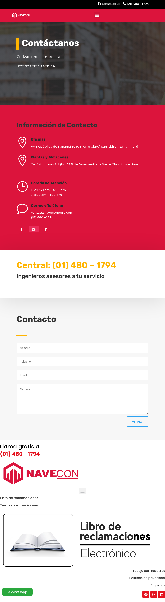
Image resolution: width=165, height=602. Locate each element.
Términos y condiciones (19, 505)
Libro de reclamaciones (19, 498)
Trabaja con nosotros (148, 570)
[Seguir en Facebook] (21, 229)
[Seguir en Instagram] (34, 229)
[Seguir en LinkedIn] (46, 229)
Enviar (137, 421)
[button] (97, 15)
